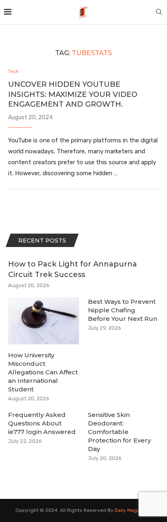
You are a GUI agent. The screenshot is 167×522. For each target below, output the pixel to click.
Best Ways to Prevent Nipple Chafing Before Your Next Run (122, 310)
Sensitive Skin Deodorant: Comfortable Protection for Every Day (119, 432)
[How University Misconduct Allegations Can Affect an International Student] (43, 321)
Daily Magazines (133, 510)
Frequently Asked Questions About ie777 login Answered (42, 423)
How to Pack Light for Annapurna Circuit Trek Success (72, 269)
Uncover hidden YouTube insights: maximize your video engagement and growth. (72, 94)
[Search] (159, 12)
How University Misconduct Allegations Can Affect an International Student (43, 372)
